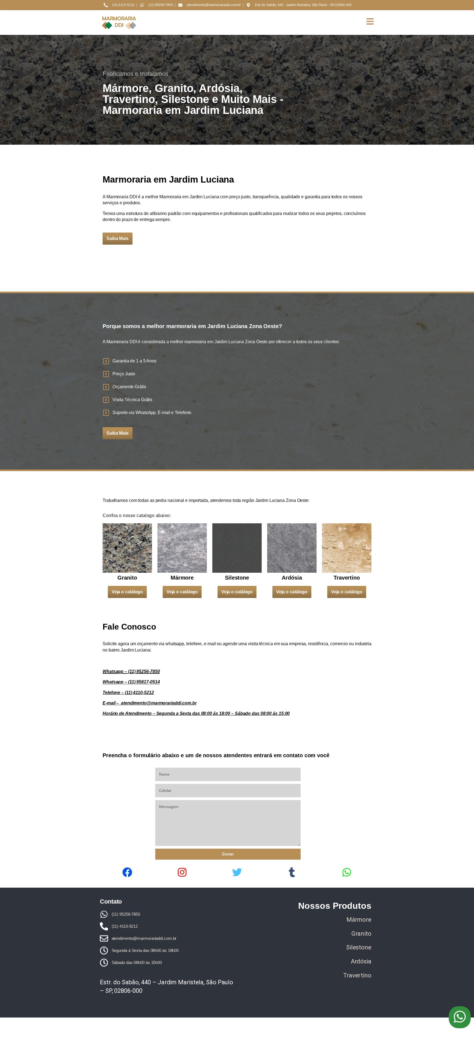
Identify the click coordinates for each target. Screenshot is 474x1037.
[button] (460, 1017)
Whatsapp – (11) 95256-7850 (131, 671)
